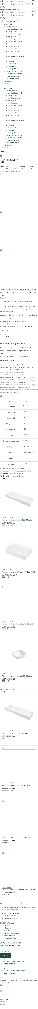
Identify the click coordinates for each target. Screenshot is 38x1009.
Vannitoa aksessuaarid (15, 41)
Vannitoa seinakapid (14, 34)
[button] (8, 517)
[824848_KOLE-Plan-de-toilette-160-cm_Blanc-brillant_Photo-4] (19, 268)
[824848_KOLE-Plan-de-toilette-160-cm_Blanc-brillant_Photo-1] (19, 192)
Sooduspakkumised (12, 79)
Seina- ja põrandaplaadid (14, 71)
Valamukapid (12, 32)
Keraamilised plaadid (15, 74)
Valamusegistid (13, 49)
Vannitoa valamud (14, 46)
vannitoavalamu (17, 473)
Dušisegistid (12, 69)
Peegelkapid (12, 36)
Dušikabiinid (12, 64)
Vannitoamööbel (11, 27)
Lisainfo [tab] (6, 339)
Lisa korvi (9, 529)
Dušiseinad (11, 61)
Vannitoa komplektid (15, 29)
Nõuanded (7, 81)
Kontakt (6, 84)
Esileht (2, 166)
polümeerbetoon (5, 473)
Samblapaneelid (13, 76)
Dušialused (11, 66)
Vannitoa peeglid (13, 39)
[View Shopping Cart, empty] (1, 151)
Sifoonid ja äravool (14, 51)
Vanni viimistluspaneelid (16, 56)
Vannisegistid (12, 59)
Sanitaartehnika (11, 44)
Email (2, 951)
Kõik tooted (8, 24)
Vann (9, 54)
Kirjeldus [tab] (6, 336)
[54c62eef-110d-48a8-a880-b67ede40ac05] (19, 230)
